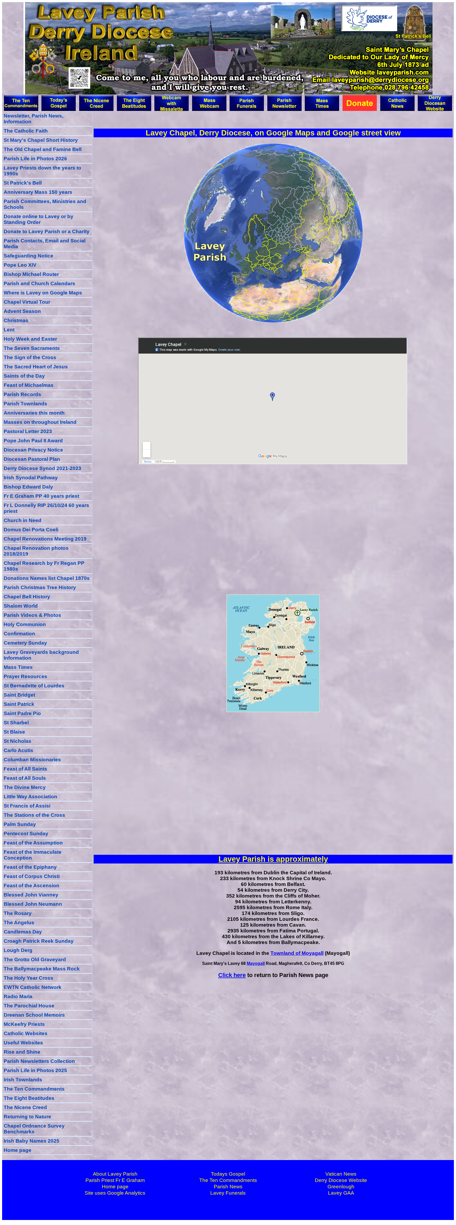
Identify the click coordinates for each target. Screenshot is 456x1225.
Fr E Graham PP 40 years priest (41, 496)
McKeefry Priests (24, 1024)
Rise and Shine (22, 1052)
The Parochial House (29, 1005)
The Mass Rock (42, 968)
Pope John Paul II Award (33, 440)
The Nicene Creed (25, 1107)
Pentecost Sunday (26, 833)
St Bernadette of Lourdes (34, 685)
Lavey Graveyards (41, 655)
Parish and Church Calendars (39, 283)
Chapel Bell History (27, 596)
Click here (232, 975)
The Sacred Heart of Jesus (36, 366)
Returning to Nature (27, 1116)
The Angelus (19, 922)
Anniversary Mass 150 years (38, 192)
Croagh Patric (39, 941)
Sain (25, 769)
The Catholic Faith (26, 131)
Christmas (16, 320)
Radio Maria (18, 996)
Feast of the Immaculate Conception (32, 855)
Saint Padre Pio (22, 713)
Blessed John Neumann (33, 904)
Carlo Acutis (18, 750)
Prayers (25, 676)
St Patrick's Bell (23, 183)
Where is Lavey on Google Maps (43, 292)
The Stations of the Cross (34, 815)
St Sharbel (16, 722)
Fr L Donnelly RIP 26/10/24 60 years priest (46, 508)
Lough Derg (18, 950)
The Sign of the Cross (30, 357)
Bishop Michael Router (31, 274)
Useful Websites (23, 1042)
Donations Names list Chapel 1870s (47, 578)
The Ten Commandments (34, 1089)
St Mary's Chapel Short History (41, 140)
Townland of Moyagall (297, 953)
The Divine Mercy (25, 787)
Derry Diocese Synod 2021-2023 (42, 468)
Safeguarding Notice (28, 256)
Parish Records (22, 394)
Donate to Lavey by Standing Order (38, 219)
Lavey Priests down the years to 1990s (42, 170)
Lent (9, 329)
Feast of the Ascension (31, 885)
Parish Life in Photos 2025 (35, 1070)
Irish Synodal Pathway (31, 477)
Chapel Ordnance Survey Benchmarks (34, 1128)
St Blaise (14, 732)
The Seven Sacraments (32, 348)
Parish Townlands (25, 403)
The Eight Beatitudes (29, 1098)
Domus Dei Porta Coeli (31, 529)
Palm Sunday (20, 824)
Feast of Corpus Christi (32, 876)
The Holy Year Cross (28, 978)
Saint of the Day (24, 376)
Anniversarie (34, 413)
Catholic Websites (26, 1033)
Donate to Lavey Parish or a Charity (46, 231)
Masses (40, 422)
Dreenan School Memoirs (34, 1015)
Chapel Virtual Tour (27, 302)
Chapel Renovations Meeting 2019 (45, 539)
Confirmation (19, 633)
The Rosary (18, 913)
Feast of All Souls (25, 778)
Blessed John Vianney (31, 895)
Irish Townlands (23, 1079)
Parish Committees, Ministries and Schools (45, 204)
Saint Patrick (19, 704)
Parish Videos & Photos (32, 615)
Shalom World (21, 606)
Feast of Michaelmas (29, 385)
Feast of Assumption (33, 843)
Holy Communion (25, 624)
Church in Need (22, 520)
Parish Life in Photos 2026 (35, 158)
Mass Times (18, 667)
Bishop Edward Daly (28, 487)
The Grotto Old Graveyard (35, 959)
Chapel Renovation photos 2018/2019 (36, 551)
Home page (17, 1150)
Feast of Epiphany (30, 867)
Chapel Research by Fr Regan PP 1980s (44, 566)
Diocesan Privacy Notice (33, 450)
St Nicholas (17, 741)
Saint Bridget (19, 695)
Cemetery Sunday (25, 643)
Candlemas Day (23, 932)
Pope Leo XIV (20, 265)
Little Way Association (30, 796)
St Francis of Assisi (27, 806)
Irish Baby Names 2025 (31, 1141)
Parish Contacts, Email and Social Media (45, 243)
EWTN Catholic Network (32, 987)
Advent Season (22, 311)
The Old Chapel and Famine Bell (43, 149)
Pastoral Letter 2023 (28, 431)
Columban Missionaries (32, 759)
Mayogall (256, 963)
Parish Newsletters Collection (39, 1061)
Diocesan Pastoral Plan (32, 459)
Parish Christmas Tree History (40, 587)
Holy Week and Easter (30, 339)
